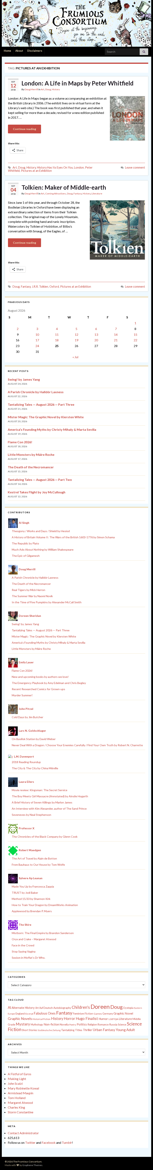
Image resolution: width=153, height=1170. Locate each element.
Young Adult (125, 1029)
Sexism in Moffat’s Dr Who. (28, 957)
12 (76, 334)
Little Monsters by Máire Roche (31, 454)
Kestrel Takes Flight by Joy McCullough (36, 492)
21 (116, 340)
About (19, 50)
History (56, 89)
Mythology (37, 1024)
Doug (48, 89)
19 (76, 340)
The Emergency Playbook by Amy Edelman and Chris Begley (49, 683)
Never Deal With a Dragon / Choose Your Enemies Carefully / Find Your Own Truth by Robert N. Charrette (77, 745)
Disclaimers (34, 50)
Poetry (72, 1024)
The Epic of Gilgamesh (26, 555)
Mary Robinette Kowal (23, 1088)
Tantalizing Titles (71, 1030)
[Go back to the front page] (76, 23)
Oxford (54, 286)
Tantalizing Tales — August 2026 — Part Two (40, 479)
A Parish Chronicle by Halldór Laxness (36, 392)
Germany (107, 1013)
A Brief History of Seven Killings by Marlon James (42, 802)
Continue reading (24, 129)
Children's (81, 1007)
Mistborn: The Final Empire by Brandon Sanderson (43, 933)
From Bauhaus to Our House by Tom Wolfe (38, 864)
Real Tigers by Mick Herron (28, 590)
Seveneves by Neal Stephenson (31, 814)
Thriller (87, 1030)
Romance (103, 1024)
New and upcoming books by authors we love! (40, 676)
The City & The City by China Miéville (35, 768)
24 (37, 346)
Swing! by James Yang (24, 379)
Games (98, 1013)
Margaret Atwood (20, 1102)
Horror (69, 1018)
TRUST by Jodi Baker (25, 892)
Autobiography (62, 1007)
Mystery (23, 1024)
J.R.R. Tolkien (40, 286)
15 (135, 334)
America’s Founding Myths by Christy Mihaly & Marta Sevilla (52, 429)
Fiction (89, 1013)
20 (96, 340)
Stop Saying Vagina (23, 951)
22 (135, 340)
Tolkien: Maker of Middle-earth (64, 187)
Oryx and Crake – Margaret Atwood (34, 939)
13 (96, 334)
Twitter (30, 1142)
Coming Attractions (55, 193)
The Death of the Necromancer (31, 467)
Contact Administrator (23, 1133)
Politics (82, 1024)
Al (9, 1007)
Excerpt (29, 1013)
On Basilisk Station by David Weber (34, 739)
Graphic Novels (20, 1018)
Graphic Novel (123, 1013)
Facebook (49, 1142)
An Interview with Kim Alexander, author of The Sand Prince (49, 808)
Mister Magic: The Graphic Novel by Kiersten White (46, 417)
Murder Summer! (22, 695)
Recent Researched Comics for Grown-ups (38, 689)
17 (37, 340)
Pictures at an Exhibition (36, 170)
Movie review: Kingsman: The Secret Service (39, 790)
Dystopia (128, 1007)
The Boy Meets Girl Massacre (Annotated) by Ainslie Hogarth (50, 796)
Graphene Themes (32, 1165)
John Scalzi (15, 1083)
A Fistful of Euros (19, 1074)
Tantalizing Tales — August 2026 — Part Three (41, 404)
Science (122, 1024)
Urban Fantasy (104, 1030)
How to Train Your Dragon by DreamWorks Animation (45, 905)
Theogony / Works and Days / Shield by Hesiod (41, 531)
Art (42, 89)
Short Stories (29, 1030)
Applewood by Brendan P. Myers (32, 911)
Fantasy (78, 193)
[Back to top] (144, 1161)
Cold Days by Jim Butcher (27, 717)
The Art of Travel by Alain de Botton (34, 858)
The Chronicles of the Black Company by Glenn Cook (44, 836)
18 (57, 340)
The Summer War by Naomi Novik (32, 596)
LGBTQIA (113, 1019)
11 (57, 334)
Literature (96, 193)
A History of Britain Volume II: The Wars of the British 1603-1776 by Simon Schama (63, 537)
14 (116, 334)
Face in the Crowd (23, 945)
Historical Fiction (41, 1019)
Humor (103, 1019)
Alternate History (23, 1007)
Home (7, 50)
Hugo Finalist (87, 1018)
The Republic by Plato (25, 543)
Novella (64, 1024)
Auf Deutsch (46, 1007)
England (20, 1013)
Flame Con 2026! (20, 442)
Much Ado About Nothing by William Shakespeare (43, 549)
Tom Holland (17, 1098)
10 (37, 334)
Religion (92, 1024)
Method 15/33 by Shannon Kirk (31, 898)
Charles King (16, 1107)
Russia (113, 1024)
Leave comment (135, 167)
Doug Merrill (31, 89)
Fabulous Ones (45, 1013)
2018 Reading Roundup (26, 762)
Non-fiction (51, 1024)
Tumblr (67, 1142)
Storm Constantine (20, 1112)
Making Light (17, 1079)
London (79, 167)
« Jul (75, 357)
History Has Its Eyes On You (55, 167)
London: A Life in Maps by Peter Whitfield (77, 83)
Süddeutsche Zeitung (49, 1030)
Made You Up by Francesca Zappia (33, 886)
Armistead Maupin (20, 1093)
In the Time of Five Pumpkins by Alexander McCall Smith (46, 602)
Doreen (100, 1006)
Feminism (78, 1013)
